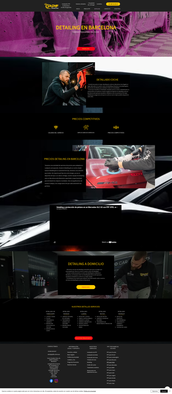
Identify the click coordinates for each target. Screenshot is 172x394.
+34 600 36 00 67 (52, 351)
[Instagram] (56, 381)
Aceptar (164, 391)
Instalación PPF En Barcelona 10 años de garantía (66, 5)
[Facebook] (51, 381)
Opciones (155, 391)
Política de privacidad (90, 391)
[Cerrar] (170, 391)
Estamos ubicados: (81, 4)
